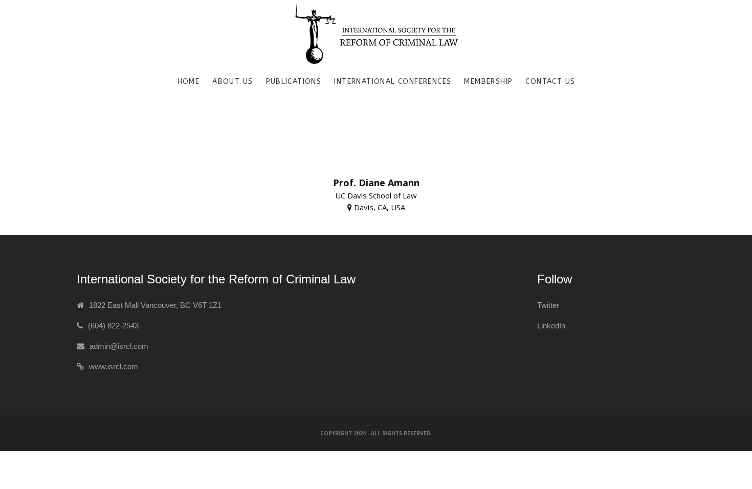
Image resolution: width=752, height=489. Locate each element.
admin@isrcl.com (119, 346)
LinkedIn (551, 325)
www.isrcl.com (113, 366)
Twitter (548, 305)
